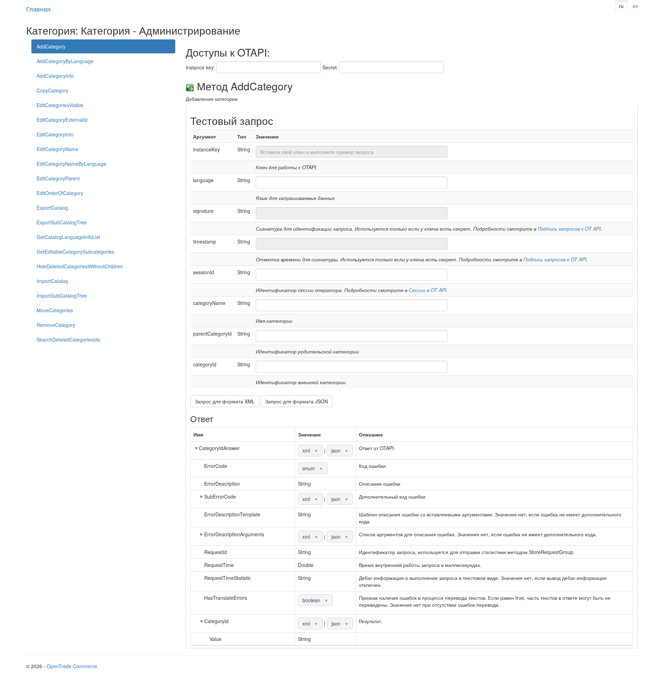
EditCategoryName (57, 148)
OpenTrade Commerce (72, 666)
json (339, 450)
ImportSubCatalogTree (62, 295)
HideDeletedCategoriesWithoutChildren (80, 266)
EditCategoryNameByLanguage (71, 163)
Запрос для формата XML (225, 401)
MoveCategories (55, 310)
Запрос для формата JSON (296, 401)
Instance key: (200, 67)
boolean (315, 600)
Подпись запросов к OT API (569, 228)
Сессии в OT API (427, 289)
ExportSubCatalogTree (62, 222)
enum (312, 468)
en (635, 5)
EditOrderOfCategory (60, 192)
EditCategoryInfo (55, 134)
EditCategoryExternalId (62, 119)
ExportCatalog (52, 207)
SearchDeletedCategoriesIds (68, 339)
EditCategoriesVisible (60, 105)
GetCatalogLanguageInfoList (68, 236)
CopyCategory (52, 90)
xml (310, 450)
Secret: (330, 67)
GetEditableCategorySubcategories (75, 251)
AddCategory (51, 46)
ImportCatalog (52, 280)
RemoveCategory (56, 324)
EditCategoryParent (58, 178)
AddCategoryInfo (55, 75)
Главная (38, 8)
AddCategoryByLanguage (65, 61)
